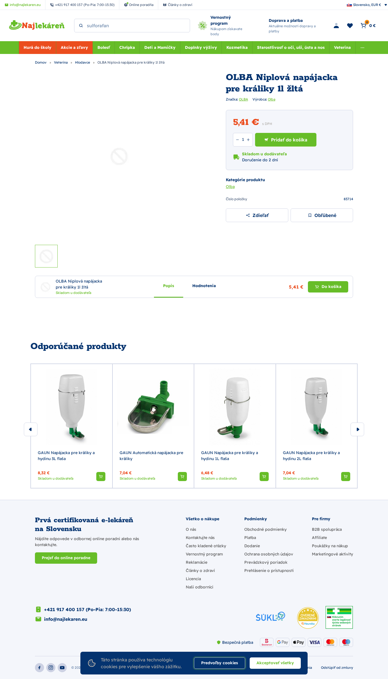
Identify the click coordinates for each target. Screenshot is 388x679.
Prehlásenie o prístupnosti (269, 570)
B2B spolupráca (327, 529)
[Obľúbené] (350, 25)
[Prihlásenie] (336, 25)
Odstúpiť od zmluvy (337, 667)
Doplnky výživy (201, 47)
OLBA (243, 99)
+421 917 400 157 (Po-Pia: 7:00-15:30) (87, 609)
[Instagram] (50, 667)
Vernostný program (204, 554)
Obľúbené (325, 215)
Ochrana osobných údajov (268, 554)
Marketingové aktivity (332, 554)
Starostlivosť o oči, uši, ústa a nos (291, 47)
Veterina (342, 47)
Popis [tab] (168, 285)
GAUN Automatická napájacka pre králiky (151, 455)
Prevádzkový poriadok (265, 562)
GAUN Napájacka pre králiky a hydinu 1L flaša (229, 455)
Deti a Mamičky (160, 47)
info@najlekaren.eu (65, 619)
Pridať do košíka (289, 140)
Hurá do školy (37, 47)
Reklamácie (196, 562)
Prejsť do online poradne (66, 557)
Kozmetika (237, 47)
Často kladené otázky (206, 545)
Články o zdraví (200, 570)
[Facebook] (39, 667)
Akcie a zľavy (74, 47)
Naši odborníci (199, 587)
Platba (250, 537)
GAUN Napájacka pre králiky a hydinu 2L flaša (311, 455)
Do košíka (331, 286)
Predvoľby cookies (219, 662)
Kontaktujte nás (200, 537)
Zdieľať (260, 215)
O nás (191, 529)
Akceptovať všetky (275, 662)
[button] (100, 476)
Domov (41, 62)
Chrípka (127, 47)
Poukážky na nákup (330, 545)
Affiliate (319, 537)
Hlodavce (83, 62)
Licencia (193, 578)
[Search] (81, 25)
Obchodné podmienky (265, 529)
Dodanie (252, 545)
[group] (71, 426)
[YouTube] (62, 667)
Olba (271, 99)
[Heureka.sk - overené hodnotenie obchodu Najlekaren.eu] (308, 618)
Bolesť (103, 47)
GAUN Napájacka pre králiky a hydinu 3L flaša (66, 455)
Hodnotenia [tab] (204, 285)
